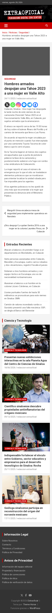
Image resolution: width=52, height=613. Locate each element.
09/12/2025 (9, 417)
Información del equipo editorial (17, 566)
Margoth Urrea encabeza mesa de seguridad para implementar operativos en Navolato (27, 213)
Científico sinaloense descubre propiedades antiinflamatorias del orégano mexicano (24, 410)
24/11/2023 (9, 98)
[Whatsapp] (12, 104)
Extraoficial (33, 600)
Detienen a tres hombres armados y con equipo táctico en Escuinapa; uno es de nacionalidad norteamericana (23, 274)
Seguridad (10, 79)
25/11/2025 (9, 469)
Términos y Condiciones (13, 548)
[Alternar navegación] (6, 25)
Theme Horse (29, 604)
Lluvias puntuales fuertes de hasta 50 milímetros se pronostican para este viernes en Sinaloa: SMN (25, 295)
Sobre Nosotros (9, 540)
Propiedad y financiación (13, 570)
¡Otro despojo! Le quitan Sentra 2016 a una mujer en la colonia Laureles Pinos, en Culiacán (24, 228)
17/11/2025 (9, 518)
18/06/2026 (9, 367)
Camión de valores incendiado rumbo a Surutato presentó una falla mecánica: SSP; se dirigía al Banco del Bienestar (24, 307)
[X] (7, 104)
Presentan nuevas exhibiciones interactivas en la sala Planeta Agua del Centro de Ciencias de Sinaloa (25, 360)
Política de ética (9, 578)
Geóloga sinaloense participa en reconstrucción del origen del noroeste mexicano (23, 511)
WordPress (35, 608)
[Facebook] (35, 104)
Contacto (6, 544)
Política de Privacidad (12, 552)
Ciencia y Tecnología (17, 320)
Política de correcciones (13, 574)
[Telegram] (29, 104)
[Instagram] (18, 104)
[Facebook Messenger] (24, 104)
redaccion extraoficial (27, 98)
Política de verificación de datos (17, 582)
